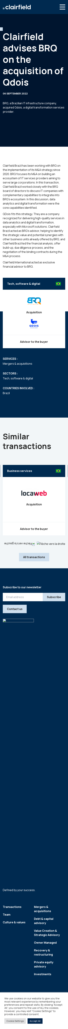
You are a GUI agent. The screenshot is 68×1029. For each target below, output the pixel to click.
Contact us (14, 609)
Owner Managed (45, 943)
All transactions (34, 557)
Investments (42, 974)
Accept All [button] (35, 1021)
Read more (34, 512)
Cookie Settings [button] (15, 1021)
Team (6, 914)
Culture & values (14, 922)
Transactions (12, 907)
